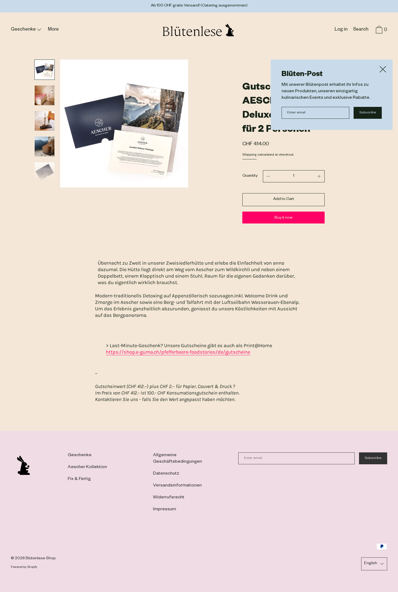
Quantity (249, 176)
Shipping (249, 155)
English (370, 563)
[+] (319, 176)
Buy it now (283, 218)
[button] (360, 30)
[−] (268, 176)
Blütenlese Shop (41, 559)
